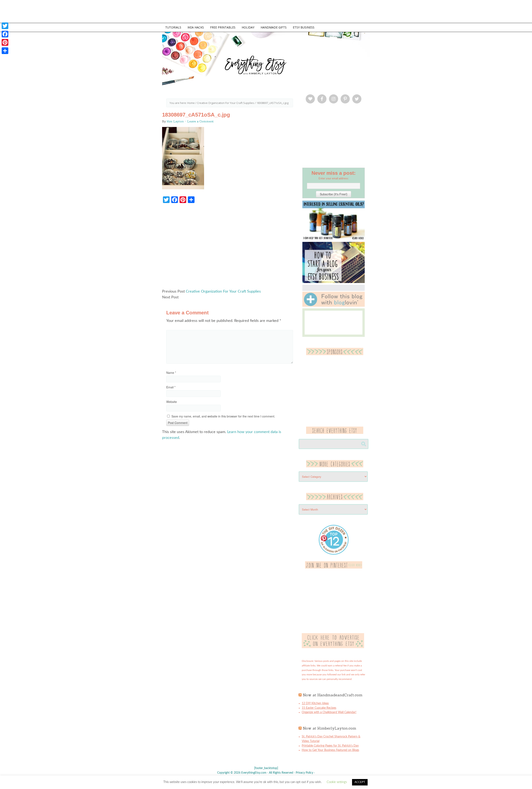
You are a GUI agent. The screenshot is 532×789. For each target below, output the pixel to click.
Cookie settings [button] (337, 782)
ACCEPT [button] (360, 782)
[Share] (5, 51)
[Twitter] (5, 26)
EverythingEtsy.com (328, 66)
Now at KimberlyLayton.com (329, 728)
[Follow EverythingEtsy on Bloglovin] (333, 305)
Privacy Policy (304, 772)
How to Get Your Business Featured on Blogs (330, 750)
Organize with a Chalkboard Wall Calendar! (329, 712)
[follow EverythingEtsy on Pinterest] (333, 567)
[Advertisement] (229, 248)
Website (171, 402)
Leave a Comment (200, 121)
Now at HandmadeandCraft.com (332, 695)
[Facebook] (5, 34)
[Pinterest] (5, 42)
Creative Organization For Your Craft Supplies (223, 291)
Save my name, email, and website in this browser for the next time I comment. (223, 416)
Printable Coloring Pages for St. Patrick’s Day (330, 745)
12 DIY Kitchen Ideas (315, 703)
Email (170, 387)
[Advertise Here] (333, 647)
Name (171, 372)
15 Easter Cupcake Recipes (319, 708)
